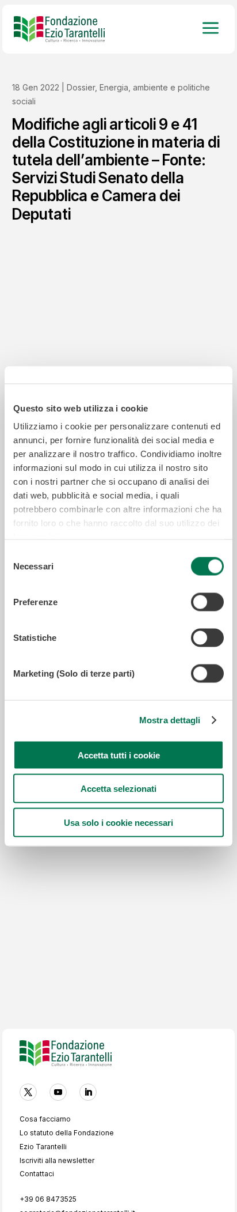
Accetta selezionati (118, 789)
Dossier (81, 87)
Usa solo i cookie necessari (118, 822)
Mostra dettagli (170, 720)
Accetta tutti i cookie (119, 755)
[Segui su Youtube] (58, 1092)
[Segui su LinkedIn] (88, 1092)
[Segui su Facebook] (28, 1092)
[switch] (207, 601)
